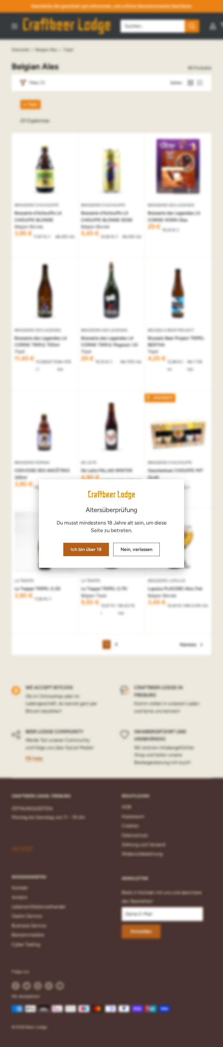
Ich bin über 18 (86, 549)
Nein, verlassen (136, 549)
